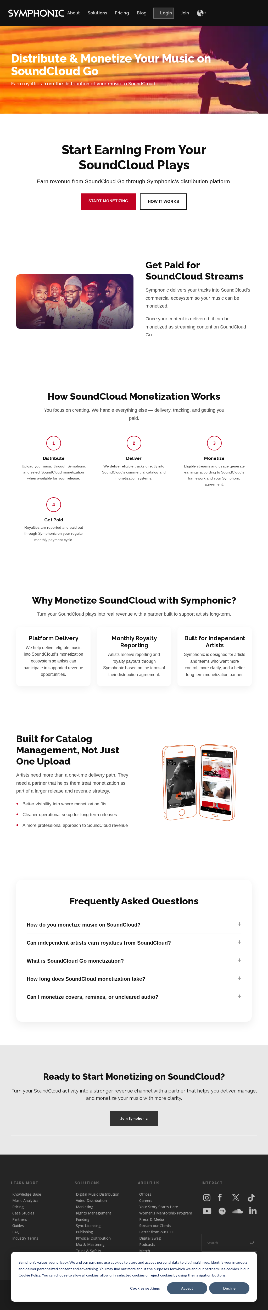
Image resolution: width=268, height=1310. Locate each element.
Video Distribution (91, 1200)
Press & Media (151, 1219)
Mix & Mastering (90, 1244)
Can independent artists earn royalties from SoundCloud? (99, 943)
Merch (144, 1250)
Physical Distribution (93, 1238)
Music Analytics (25, 1200)
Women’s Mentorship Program (165, 1213)
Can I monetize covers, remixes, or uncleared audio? (92, 997)
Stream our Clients (155, 1225)
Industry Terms (25, 1238)
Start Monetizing (108, 201)
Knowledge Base (26, 1194)
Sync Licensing (88, 1225)
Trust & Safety (88, 1250)
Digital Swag (150, 1238)
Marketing (84, 1206)
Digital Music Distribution (97, 1194)
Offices (145, 1194)
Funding (83, 1219)
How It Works (163, 201)
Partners (19, 1219)
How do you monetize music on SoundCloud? (84, 925)
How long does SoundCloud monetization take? (86, 979)
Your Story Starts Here (158, 1206)
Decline (229, 1288)
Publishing (84, 1231)
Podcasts (147, 1244)
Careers (145, 1200)
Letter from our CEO (157, 1231)
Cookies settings (145, 1288)
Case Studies (23, 1213)
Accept (187, 1288)
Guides (18, 1225)
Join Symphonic (134, 1119)
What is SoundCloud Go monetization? (75, 961)
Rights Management (93, 1213)
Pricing (18, 1206)
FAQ (16, 1231)
